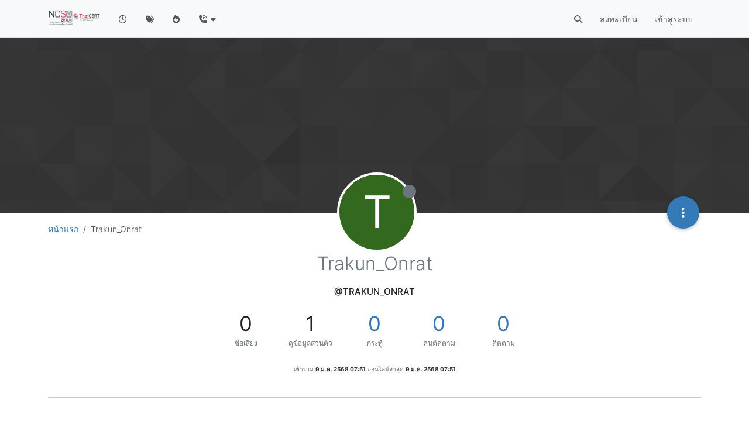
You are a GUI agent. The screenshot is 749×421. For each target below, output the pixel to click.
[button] (207, 19)
